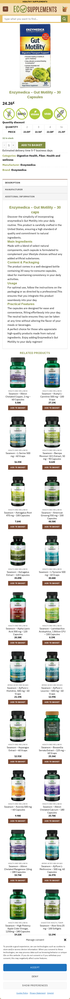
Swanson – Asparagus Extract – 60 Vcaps (18, 749)
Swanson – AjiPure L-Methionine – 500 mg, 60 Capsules (52, 869)
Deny (35, 976)
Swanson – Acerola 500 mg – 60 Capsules (18, 808)
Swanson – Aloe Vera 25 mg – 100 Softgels (52, 927)
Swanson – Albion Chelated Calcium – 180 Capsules (52, 809)
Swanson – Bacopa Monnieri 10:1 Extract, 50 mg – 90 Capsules (52, 456)
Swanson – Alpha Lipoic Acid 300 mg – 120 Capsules (18, 631)
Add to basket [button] (17, 408)
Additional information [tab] (20, 196)
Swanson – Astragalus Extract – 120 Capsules (18, 573)
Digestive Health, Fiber (31, 155)
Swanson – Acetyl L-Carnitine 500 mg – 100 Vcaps (52, 396)
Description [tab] (12, 182)
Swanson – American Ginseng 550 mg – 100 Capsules (52, 515)
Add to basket (31, 145)
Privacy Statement (38, 993)
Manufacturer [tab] (14, 189)
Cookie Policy (22, 993)
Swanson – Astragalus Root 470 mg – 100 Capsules (18, 514)
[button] (65, 939)
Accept (35, 967)
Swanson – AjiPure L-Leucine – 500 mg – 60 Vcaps (52, 691)
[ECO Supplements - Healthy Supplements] (35, 9)
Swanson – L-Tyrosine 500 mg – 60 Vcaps (52, 573)
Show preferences (35, 985)
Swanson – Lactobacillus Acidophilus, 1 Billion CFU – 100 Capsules (52, 631)
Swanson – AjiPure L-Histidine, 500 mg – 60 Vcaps (18, 691)
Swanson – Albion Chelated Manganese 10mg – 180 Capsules (18, 869)
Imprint (50, 993)
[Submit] (64, 19)
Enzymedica (28, 164)
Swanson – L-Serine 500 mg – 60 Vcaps (18, 455)
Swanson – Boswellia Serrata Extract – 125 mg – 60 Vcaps (52, 750)
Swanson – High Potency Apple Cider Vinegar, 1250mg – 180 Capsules (17, 928)
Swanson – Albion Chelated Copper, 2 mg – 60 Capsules (18, 396)
